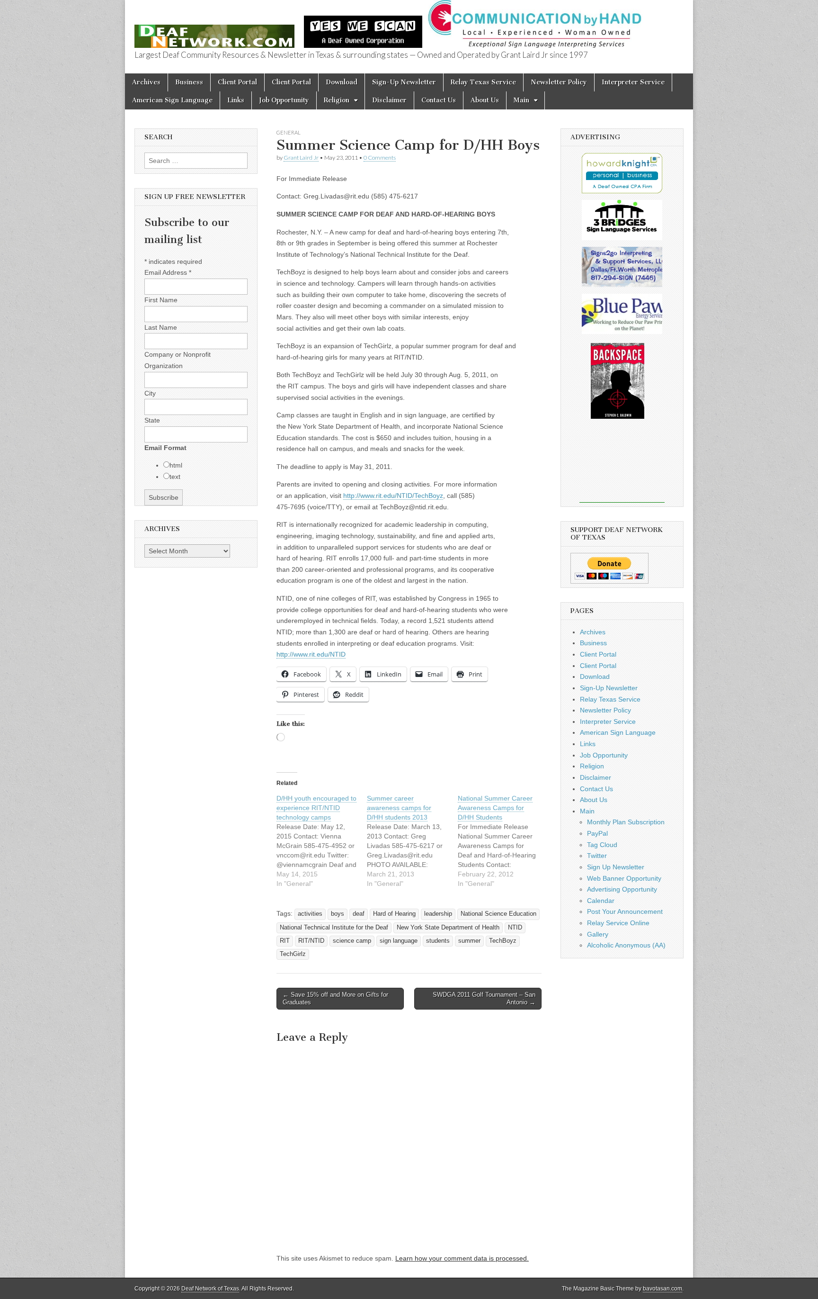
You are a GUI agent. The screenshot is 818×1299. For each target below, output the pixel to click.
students (438, 941)
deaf (359, 914)
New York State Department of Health (448, 927)
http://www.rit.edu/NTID (311, 654)
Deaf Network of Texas (210, 1288)
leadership (438, 914)
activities (310, 914)
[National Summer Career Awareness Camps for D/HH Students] (503, 841)
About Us (485, 100)
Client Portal (237, 82)
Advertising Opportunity (622, 889)
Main (521, 100)
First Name (161, 300)
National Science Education (498, 914)
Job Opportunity (284, 100)
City (150, 393)
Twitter (597, 855)
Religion (336, 100)
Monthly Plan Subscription (626, 822)
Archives (146, 82)
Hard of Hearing (394, 914)
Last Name (160, 327)
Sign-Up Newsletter (404, 82)
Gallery (597, 934)
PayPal (597, 833)
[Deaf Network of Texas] (214, 31)
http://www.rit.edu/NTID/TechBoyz (393, 495)
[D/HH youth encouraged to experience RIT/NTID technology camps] (321, 841)
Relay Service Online (618, 923)
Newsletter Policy (559, 82)
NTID (515, 927)
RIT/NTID (311, 941)
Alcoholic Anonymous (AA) (626, 945)
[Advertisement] (622, 467)
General (288, 132)
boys (337, 914)
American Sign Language (172, 100)
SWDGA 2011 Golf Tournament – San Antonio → (484, 998)
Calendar (600, 900)
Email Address (167, 272)
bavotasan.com (662, 1288)
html (175, 465)
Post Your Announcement (625, 911)
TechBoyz (502, 941)
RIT (285, 941)
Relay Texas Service (483, 82)
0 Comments (380, 157)
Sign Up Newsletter (615, 867)
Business (189, 82)
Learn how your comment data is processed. (462, 1258)
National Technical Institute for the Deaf (334, 927)
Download (341, 82)
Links (235, 100)
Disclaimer (389, 100)
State (152, 420)
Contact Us (438, 100)
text (174, 476)
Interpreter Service (633, 82)
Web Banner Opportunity (624, 878)
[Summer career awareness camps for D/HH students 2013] (412, 841)
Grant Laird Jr (301, 157)
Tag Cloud (602, 844)
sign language (399, 941)
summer (469, 941)
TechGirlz (293, 954)
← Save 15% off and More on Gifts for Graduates (335, 998)
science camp (352, 941)
